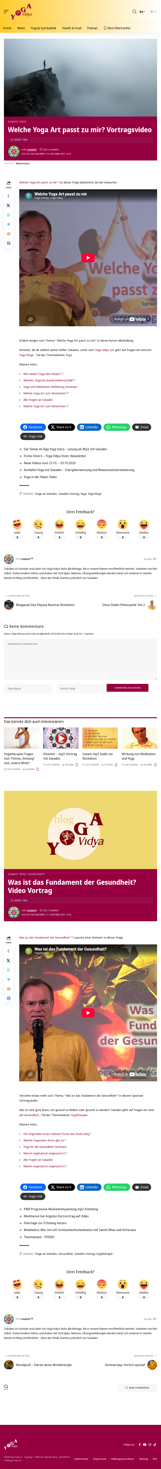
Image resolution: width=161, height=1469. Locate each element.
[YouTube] (144, 1444)
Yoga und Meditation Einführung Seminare (50, 387)
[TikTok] (155, 1444)
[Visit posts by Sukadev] (14, 152)
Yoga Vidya (102, 350)
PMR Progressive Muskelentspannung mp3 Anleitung (61, 1209)
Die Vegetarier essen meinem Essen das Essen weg (56, 1134)
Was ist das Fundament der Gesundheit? (45, 937)
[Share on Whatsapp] (8, 215)
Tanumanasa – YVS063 (39, 1237)
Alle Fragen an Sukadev (38, 400)
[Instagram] (150, 1444)
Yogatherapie (36, 874)
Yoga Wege (26, 355)
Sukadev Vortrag (69, 494)
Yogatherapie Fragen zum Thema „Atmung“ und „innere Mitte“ (19, 758)
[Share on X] (8, 205)
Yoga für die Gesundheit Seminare (45, 1147)
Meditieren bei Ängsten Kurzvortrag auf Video (56, 1216)
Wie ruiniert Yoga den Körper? (42, 374)
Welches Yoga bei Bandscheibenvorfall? (48, 380)
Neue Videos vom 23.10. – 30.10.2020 (50, 463)
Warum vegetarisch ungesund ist (44, 1153)
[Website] (155, 559)
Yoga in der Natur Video (40, 477)
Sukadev (13, 121)
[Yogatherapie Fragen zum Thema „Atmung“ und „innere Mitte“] (21, 738)
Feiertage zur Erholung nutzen (45, 1223)
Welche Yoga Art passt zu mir (38, 182)
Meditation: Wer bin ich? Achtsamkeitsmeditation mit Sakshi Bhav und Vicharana (80, 1230)
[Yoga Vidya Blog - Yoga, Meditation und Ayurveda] (21, 11)
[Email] (8, 233)
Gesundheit (31, 1115)
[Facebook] (140, 1444)
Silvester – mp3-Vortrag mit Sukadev (60, 756)
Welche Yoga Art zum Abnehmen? (45, 393)
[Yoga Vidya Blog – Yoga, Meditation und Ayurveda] (10, 1444)
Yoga (69, 355)
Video (23, 121)
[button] (7, 11)
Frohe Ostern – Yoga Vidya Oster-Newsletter (55, 456)
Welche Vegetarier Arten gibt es (43, 1140)
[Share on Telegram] (8, 224)
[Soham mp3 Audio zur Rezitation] (100, 738)
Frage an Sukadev (46, 494)
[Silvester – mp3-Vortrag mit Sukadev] (61, 738)
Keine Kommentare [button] (139, 1387)
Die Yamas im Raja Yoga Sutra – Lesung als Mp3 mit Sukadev (65, 449)
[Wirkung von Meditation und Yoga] (139, 738)
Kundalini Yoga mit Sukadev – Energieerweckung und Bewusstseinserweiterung (79, 470)
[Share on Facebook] (8, 196)
